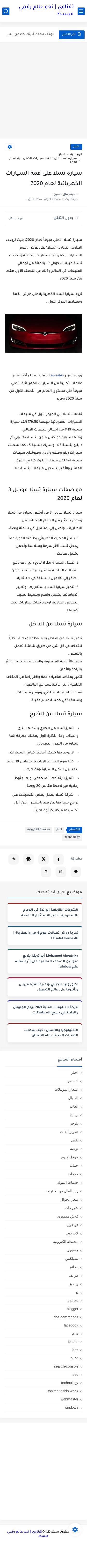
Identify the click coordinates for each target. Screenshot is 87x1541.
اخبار (76, 146)
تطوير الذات (69, 1132)
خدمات (73, 1174)
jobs (75, 1350)
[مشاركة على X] (43, 859)
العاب (74, 1106)
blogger (72, 1309)
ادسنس (72, 1081)
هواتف (73, 1275)
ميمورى (72, 1250)
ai (77, 1292)
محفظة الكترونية (38, 829)
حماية (74, 1165)
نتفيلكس (71, 1258)
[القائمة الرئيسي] (81, 11)
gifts (75, 1333)
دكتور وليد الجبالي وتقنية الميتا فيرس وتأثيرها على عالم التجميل (48, 987)
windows (71, 1407)
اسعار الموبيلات (66, 1089)
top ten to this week (63, 1391)
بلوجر (74, 1123)
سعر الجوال (69, 1199)
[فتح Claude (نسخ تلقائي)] (76, 872)
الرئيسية (76, 154)
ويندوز (73, 1284)
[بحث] (5, 11)
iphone (73, 1342)
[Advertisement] (43, 90)
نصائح (74, 1267)
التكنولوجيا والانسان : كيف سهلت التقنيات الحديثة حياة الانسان (51, 1033)
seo (75, 1374)
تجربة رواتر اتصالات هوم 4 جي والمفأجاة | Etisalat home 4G (45, 935)
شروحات (71, 1208)
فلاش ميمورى (67, 1216)
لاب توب (71, 1233)
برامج (74, 1115)
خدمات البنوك (67, 1182)
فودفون (72, 1225)
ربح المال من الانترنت (62, 1191)
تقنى (74, 1140)
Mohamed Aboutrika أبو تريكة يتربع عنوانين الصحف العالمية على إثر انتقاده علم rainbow (46, 961)
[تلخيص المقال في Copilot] (46, 872)
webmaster (69, 1399)
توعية (74, 1149)
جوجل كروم (69, 1157)
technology (72, 837)
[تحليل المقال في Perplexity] (61, 872)
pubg (74, 1358)
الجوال (73, 1098)
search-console (66, 1366)
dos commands (66, 1317)
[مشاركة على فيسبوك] (58, 859)
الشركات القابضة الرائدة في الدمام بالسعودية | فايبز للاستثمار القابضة (49, 912)
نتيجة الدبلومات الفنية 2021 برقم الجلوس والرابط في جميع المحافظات (45, 1010)
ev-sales (58, 376)
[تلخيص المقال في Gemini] (13, 859)
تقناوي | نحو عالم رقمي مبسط (46, 11)
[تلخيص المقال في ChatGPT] (28, 859)
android (72, 1300)
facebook (71, 1325)
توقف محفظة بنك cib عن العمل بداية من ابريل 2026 (30, 34)
